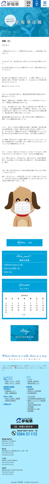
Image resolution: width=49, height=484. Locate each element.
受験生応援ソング (34, 383)
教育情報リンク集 (34, 409)
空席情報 (31, 407)
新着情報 (31, 389)
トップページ (8, 377)
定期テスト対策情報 (34, 391)
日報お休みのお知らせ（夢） (14, 265)
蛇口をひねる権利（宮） (12, 268)
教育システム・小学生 (12, 381)
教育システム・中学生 (12, 383)
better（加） (8, 272)
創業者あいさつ (10, 391)
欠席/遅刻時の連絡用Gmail (36, 398)
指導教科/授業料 (9, 387)
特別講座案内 (32, 393)
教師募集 (31, 411)
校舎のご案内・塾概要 (12, 398)
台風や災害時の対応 (34, 405)
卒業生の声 (7, 404)
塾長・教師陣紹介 (11, 393)
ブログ (30, 379)
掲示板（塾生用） (34, 381)
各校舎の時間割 (10, 401)
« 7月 (23, 314)
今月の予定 (31, 396)
